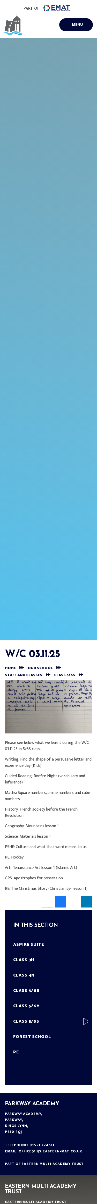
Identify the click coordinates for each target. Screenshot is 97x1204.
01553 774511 (41, 1145)
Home (10, 668)
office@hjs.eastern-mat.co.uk (51, 1151)
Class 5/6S (64, 675)
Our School (40, 668)
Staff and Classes (23, 675)
